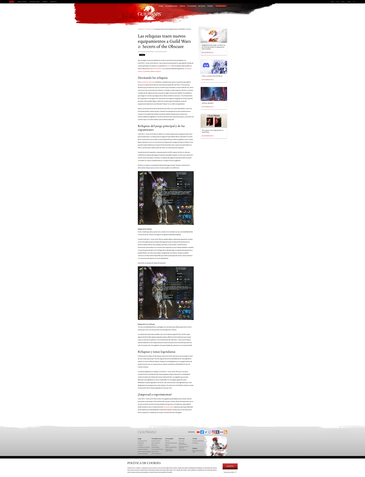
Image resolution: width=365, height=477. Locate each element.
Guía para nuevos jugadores (183, 447)
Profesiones (141, 443)
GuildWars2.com (150, 15)
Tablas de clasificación (171, 447)
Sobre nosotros (22, 2)
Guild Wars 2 (141, 29)
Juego (161, 6)
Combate (140, 445)
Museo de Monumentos (182, 443)
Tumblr (217, 432)
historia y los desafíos (144, 71)
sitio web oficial (157, 68)
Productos (53, 2)
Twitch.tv (210, 432)
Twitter (206, 432)
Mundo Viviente (156, 441)
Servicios (201, 6)
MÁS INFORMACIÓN (207, 52)
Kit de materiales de (197, 451)
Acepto (230, 466)
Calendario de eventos (171, 443)
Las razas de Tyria (142, 441)
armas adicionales (168, 407)
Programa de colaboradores (169, 450)
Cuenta (349, 2)
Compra (198, 441)
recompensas (157, 71)
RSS (225, 432)
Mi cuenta (181, 441)
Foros (332, 2)
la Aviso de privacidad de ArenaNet (162, 472)
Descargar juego (220, 6)
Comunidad (191, 6)
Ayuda (343, 2)
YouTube (198, 432)
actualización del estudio (148, 82)
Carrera (45, 2)
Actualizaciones (171, 6)
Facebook (202, 432)
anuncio (169, 66)
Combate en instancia (144, 447)
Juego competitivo (143, 453)
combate (187, 68)
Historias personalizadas (144, 451)
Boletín (167, 445)
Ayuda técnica (182, 450)
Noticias (149, 29)
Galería (182, 6)
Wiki (338, 2)
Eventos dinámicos (143, 449)
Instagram (213, 432)
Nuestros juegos (35, 2)
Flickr (221, 432)
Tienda (209, 6)
